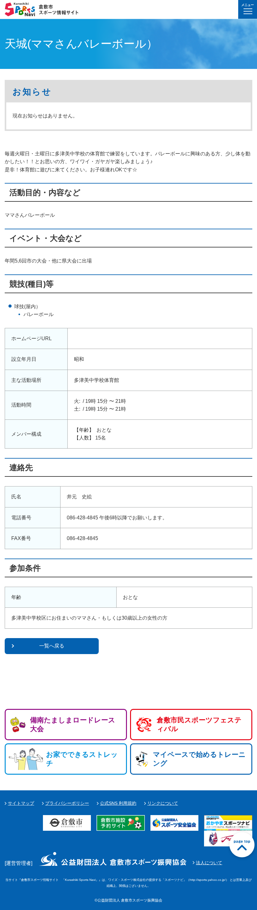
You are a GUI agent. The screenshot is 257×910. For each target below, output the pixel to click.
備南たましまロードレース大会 (72, 724)
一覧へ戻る (51, 645)
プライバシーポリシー (67, 803)
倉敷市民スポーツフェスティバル (199, 724)
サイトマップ (21, 803)
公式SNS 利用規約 (118, 803)
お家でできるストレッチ (82, 759)
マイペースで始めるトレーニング (199, 759)
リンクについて (162, 803)
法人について (209, 863)
